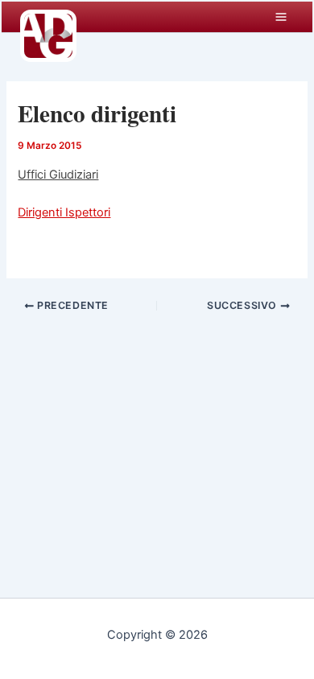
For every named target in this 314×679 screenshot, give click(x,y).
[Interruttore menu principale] (281, 17)
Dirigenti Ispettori (64, 212)
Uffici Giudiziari (58, 174)
